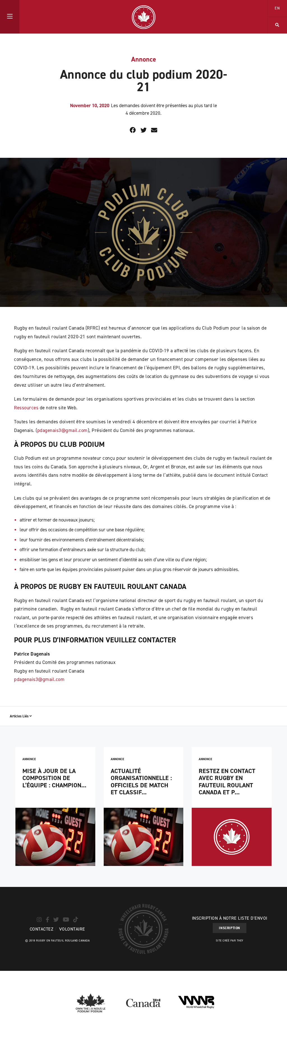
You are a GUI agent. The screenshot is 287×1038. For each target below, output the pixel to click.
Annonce (143, 59)
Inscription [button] (229, 928)
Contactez (41, 929)
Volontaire (72, 929)
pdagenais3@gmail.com (62, 430)
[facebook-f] (47, 919)
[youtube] (66, 919)
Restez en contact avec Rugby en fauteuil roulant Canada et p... (227, 781)
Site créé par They (230, 940)
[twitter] (56, 919)
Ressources (26, 408)
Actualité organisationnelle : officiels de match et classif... (141, 781)
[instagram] (39, 919)
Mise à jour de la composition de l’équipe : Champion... (54, 778)
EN (277, 8)
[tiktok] (75, 919)
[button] (9, 17)
